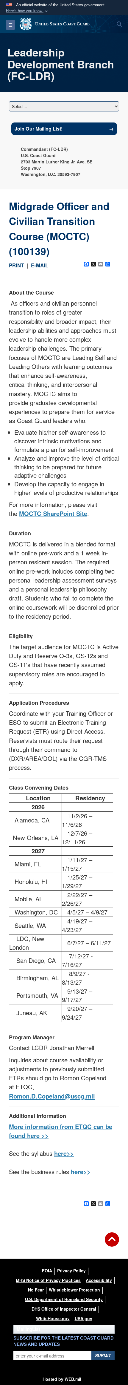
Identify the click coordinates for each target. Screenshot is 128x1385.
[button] (27, 11)
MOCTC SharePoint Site (53, 513)
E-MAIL (39, 265)
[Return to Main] (112, 1243)
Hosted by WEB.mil (62, 1379)
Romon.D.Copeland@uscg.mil (52, 1096)
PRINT (16, 265)
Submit (103, 1355)
